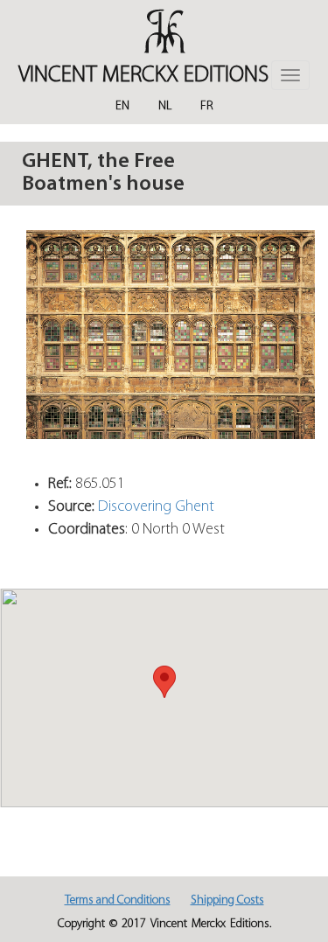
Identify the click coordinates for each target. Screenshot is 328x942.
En (122, 106)
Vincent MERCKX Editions (143, 75)
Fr (206, 106)
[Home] (164, 31)
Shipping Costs (227, 900)
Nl (164, 106)
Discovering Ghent (156, 507)
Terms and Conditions (118, 900)
